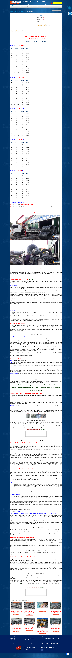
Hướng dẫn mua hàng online (29, 638)
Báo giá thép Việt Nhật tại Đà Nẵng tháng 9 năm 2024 (16, 628)
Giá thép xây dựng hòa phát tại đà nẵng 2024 (29, 627)
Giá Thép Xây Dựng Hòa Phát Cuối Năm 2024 (16, 612)
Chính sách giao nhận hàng (28, 640)
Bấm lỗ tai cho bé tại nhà (42, 610)
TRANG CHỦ (12, 6)
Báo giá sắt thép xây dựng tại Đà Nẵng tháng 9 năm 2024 (29, 613)
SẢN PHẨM (25, 6)
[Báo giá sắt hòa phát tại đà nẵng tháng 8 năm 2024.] (55, 621)
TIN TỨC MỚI (38, 6)
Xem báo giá (17, 614)
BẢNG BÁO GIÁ (31, 6)
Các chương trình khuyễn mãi (29, 643)
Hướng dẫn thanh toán (28, 639)
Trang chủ (11, 11)
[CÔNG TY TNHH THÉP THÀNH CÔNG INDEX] (15, 2)
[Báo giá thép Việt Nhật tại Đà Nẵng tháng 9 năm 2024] (16, 621)
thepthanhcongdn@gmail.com (49, 642)
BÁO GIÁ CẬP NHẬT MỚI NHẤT (20, 11)
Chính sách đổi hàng (27, 641)
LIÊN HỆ (43, 6)
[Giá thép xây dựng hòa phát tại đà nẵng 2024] (29, 621)
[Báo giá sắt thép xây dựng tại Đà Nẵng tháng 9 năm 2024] (29, 605)
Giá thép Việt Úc (13, 638)
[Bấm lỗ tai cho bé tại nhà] (42, 605)
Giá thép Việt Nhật (14, 639)
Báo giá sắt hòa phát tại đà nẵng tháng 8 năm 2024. (55, 628)
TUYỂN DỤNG (49, 6)
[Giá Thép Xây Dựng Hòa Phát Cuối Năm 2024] (16, 605)
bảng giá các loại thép (19, 511)
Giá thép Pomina (14, 643)
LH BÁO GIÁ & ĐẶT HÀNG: (50, 643)
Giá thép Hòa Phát (14, 641)
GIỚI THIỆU (19, 6)
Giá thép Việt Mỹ (14, 640)
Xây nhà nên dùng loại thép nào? (56, 612)
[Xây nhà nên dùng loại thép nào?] (55, 605)
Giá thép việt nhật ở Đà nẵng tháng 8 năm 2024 (42, 630)
